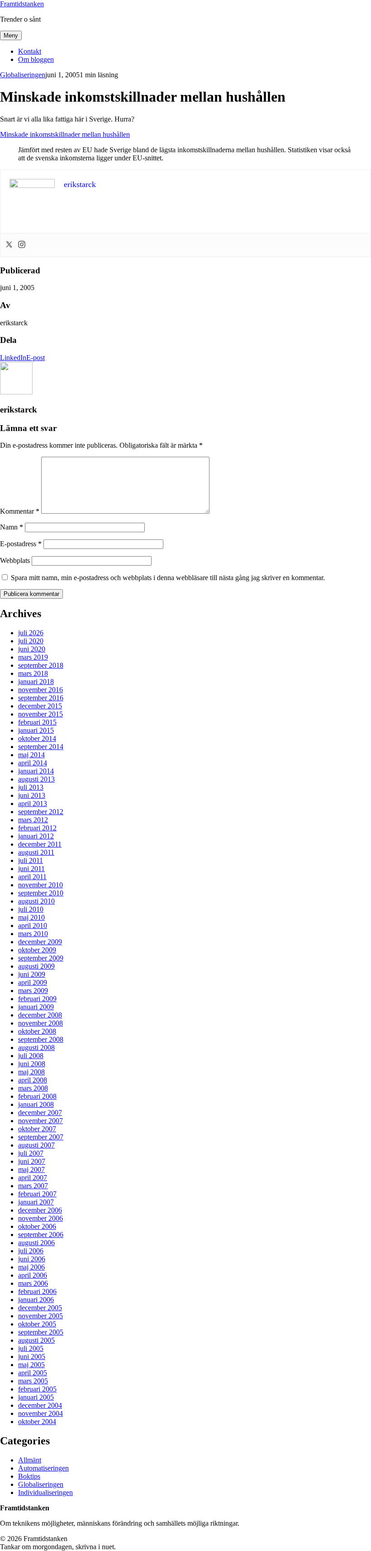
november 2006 (40, 1218)
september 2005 (40, 1332)
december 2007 (40, 1112)
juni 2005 (31, 1356)
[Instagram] (22, 245)
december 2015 (40, 706)
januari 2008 (36, 1104)
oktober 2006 (37, 1226)
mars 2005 (33, 1381)
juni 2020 (31, 649)
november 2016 (40, 689)
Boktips (29, 1476)
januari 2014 (36, 771)
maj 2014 (31, 755)
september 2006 (40, 1234)
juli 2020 (30, 641)
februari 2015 (37, 722)
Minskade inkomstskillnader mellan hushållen (65, 134)
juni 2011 (31, 868)
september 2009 (40, 958)
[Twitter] (9, 245)
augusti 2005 (36, 1340)
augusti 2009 (36, 966)
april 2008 (32, 1080)
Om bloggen (36, 59)
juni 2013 (31, 795)
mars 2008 (33, 1088)
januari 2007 (36, 1202)
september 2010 (40, 893)
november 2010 (40, 885)
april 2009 (32, 982)
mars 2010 (33, 933)
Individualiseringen (45, 1492)
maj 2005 (31, 1364)
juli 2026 (30, 633)
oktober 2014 (37, 738)
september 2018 (40, 665)
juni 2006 (31, 1259)
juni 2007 (31, 1161)
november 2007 (40, 1121)
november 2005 (40, 1316)
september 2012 (40, 811)
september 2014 (40, 746)
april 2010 (32, 925)
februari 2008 (37, 1096)
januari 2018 (36, 681)
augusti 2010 (36, 901)
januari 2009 (36, 1007)
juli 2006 (30, 1251)
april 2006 (32, 1275)
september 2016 (40, 698)
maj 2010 (31, 917)
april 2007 (32, 1177)
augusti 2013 (36, 779)
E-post (35, 357)
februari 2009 (37, 999)
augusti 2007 (36, 1145)
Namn (11, 527)
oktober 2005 (37, 1324)
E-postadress (21, 544)
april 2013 (32, 803)
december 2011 (40, 844)
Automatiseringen (43, 1468)
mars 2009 (33, 990)
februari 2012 (37, 828)
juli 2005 (30, 1348)
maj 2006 (31, 1267)
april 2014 (32, 763)
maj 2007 (31, 1169)
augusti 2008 (36, 1047)
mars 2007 (33, 1186)
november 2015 (40, 714)
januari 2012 (36, 836)
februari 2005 (37, 1389)
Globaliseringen (22, 75)
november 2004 (40, 1413)
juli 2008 (30, 1055)
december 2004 (40, 1405)
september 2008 (40, 1039)
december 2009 (40, 942)
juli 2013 (30, 787)
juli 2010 (30, 909)
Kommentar (19, 511)
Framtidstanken (22, 4)
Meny (11, 35)
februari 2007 (37, 1194)
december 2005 (40, 1308)
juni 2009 (31, 974)
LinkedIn (13, 357)
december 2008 (40, 1015)
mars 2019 (33, 657)
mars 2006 (33, 1283)
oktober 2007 (37, 1129)
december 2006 (40, 1210)
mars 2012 (33, 820)
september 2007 (40, 1137)
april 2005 (32, 1373)
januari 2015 (36, 730)
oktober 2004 (37, 1421)
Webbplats (15, 560)
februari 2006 (37, 1291)
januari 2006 (36, 1299)
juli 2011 (30, 860)
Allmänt (29, 1460)
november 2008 (40, 1023)
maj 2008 (31, 1072)
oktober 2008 (37, 1031)
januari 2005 (36, 1397)
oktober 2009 (37, 950)
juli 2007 (30, 1153)
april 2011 (32, 877)
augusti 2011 (36, 852)
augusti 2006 (36, 1242)
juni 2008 (31, 1064)
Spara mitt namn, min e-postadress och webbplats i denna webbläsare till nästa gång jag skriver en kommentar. (168, 577)
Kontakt (29, 51)
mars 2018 (33, 673)
